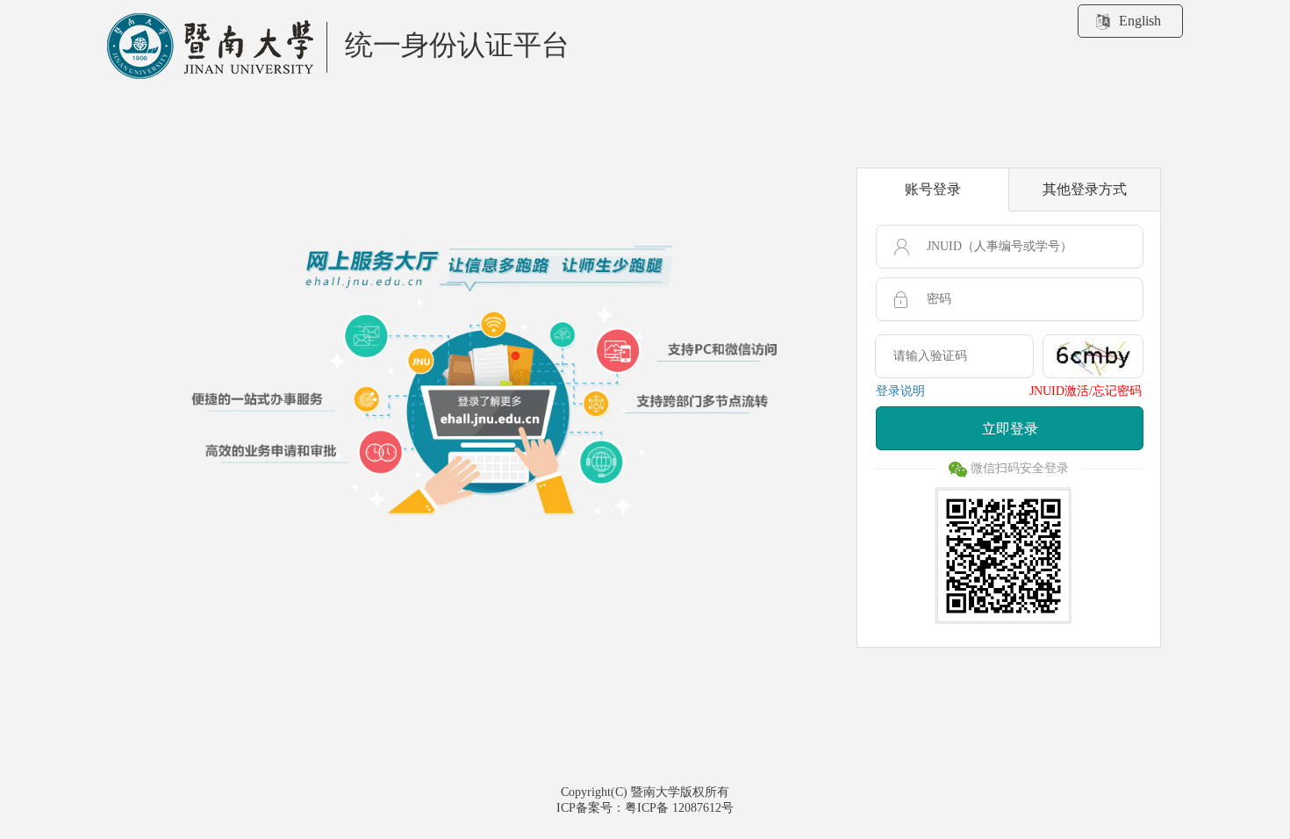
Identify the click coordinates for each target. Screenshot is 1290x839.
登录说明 (900, 391)
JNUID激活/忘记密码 (1085, 391)
